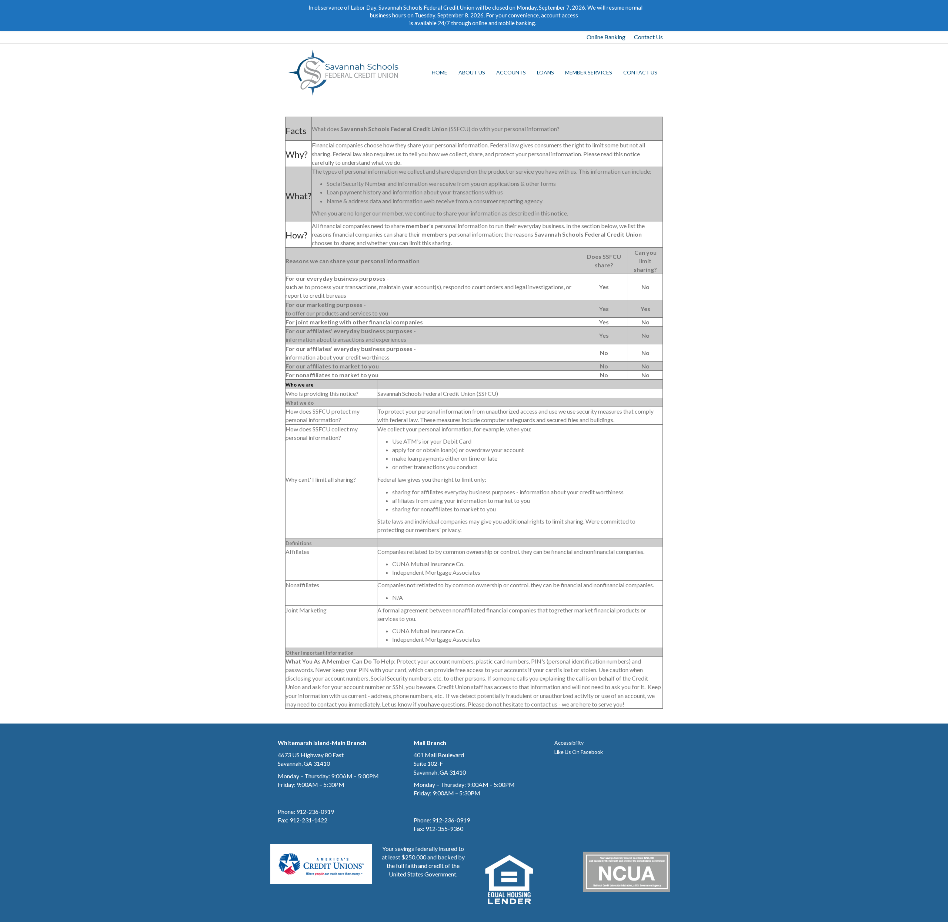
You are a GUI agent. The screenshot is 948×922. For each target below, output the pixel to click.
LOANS (545, 72)
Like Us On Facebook (578, 752)
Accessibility (569, 742)
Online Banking (606, 36)
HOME (439, 72)
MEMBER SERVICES (588, 72)
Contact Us (648, 36)
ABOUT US (471, 72)
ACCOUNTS (511, 72)
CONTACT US (640, 72)
